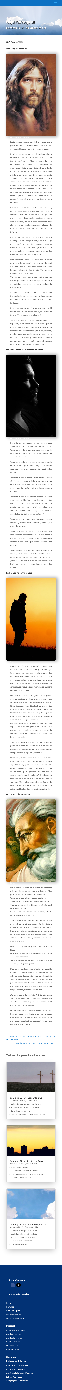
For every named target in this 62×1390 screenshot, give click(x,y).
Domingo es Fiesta (14, 1314)
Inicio (8, 1303)
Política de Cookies (19, 1294)
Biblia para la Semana (15, 1330)
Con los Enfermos (14, 1338)
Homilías (10, 1307)
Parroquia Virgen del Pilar (17, 1365)
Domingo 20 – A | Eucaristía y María (27, 1224)
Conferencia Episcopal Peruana (19, 1373)
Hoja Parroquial (13, 1311)
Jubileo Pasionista (14, 1377)
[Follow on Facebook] (13, 1285)
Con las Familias (13, 1342)
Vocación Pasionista (15, 1318)
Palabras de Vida (13, 1349)
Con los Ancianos (13, 1334)
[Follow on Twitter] (18, 1285)
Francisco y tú (12, 1345)
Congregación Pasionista (17, 1381)
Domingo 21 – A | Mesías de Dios (26, 1161)
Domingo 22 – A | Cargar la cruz (25, 1098)
